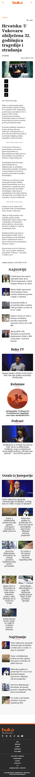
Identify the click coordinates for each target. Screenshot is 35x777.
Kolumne (17, 384)
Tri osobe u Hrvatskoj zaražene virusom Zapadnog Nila (25, 555)
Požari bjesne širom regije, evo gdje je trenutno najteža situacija (9, 624)
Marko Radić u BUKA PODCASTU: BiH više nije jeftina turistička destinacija (17, 375)
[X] (6, 86)
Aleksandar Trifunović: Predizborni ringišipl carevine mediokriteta (17, 413)
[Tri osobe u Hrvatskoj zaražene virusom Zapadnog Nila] (25, 545)
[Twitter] (10, 736)
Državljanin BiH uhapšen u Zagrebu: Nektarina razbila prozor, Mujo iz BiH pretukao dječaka (25, 593)
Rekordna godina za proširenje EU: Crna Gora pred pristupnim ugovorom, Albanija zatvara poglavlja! (25, 527)
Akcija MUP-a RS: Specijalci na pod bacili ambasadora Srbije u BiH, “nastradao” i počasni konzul (21, 336)
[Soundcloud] (18, 736)
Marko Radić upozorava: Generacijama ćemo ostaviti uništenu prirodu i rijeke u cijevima (21, 293)
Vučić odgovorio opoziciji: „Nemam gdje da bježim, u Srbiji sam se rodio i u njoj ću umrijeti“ (17, 501)
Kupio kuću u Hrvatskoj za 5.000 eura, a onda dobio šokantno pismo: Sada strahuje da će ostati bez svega (9, 594)
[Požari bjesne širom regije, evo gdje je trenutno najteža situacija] (9, 612)
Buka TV (17, 349)
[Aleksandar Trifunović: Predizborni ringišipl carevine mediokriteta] (17, 399)
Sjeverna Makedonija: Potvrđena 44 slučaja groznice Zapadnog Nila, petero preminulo (9, 558)
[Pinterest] (6, 90)
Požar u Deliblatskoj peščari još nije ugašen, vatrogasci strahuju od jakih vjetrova (9, 524)
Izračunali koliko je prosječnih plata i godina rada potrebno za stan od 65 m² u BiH (21, 306)
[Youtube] (22, 736)
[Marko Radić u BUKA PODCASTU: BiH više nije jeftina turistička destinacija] (17, 362)
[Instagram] (6, 736)
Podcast (17, 421)
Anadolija (5, 55)
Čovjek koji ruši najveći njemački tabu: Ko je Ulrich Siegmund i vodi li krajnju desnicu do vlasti (21, 280)
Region (4, 17)
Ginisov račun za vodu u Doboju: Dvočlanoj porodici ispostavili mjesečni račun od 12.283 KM (21, 321)
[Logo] (17, 2)
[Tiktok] (14, 736)
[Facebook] (6, 81)
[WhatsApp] (6, 95)
